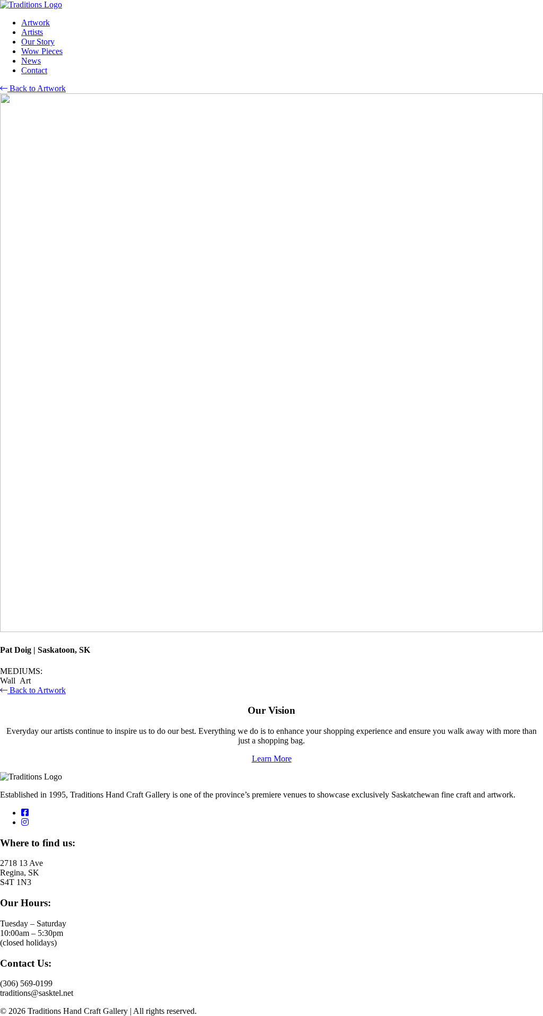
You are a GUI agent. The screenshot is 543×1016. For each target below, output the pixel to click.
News (31, 60)
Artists (32, 32)
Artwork (35, 22)
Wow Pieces (42, 51)
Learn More (272, 758)
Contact (34, 70)
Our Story (38, 41)
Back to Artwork (36, 88)
